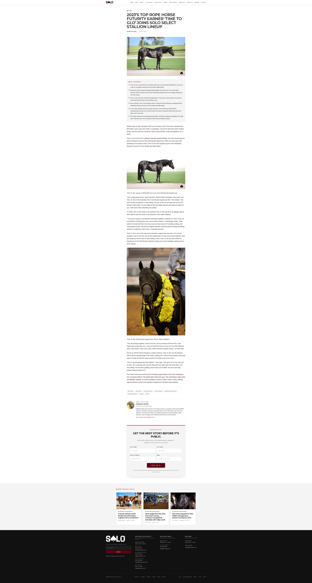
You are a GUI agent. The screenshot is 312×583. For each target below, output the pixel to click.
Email (158, 455)
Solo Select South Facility (143, 536)
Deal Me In (156, 465)
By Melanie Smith (132, 31)
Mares (165, 2)
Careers (196, 2)
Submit (119, 552)
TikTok (158, 576)
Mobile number (135, 455)
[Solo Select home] (109, 2)
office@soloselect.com (140, 550)
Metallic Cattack (135, 379)
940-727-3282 (138, 566)
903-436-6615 (138, 560)
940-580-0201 (163, 546)
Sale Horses (172, 2)
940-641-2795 (138, 554)
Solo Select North (165, 536)
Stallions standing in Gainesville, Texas (115, 556)
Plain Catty (181, 377)
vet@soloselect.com (140, 556)
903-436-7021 (138, 548)
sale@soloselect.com (140, 568)
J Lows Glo (138, 346)
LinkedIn (154, 576)
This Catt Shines (171, 377)
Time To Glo (136, 126)
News (136, 2)
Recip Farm (188, 536)
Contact (203, 2)
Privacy (195, 576)
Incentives (158, 2)
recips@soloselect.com (190, 547)
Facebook (136, 576)
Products (190, 2)
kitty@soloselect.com (165, 548)
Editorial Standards (187, 576)
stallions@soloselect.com (141, 562)
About (142, 2)
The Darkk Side (148, 377)
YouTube (163, 576)
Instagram (143, 576)
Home (131, 2)
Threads (148, 576)
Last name (160, 447)
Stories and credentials (146, 417)
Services (181, 2)
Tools (180, 576)
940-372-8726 (188, 545)
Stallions (149, 2)
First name (133, 447)
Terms (200, 576)
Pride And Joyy (159, 377)
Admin (204, 576)
